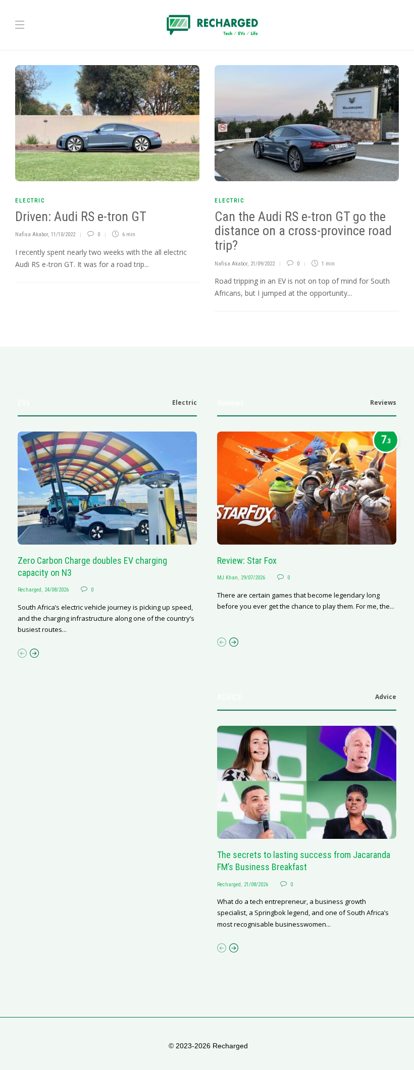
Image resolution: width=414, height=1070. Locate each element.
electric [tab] (184, 402)
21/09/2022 (262, 263)
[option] (107, 533)
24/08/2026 (56, 589)
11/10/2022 (63, 234)
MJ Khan (227, 577)
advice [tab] (385, 696)
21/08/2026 (256, 884)
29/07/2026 (253, 577)
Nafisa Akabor (31, 234)
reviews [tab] (383, 402)
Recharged (29, 589)
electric (30, 200)
